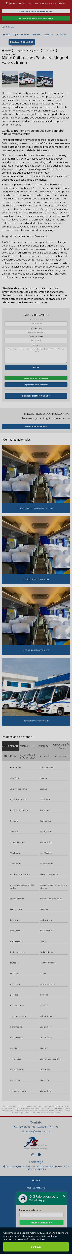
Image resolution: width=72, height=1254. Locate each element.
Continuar (36, 1247)
